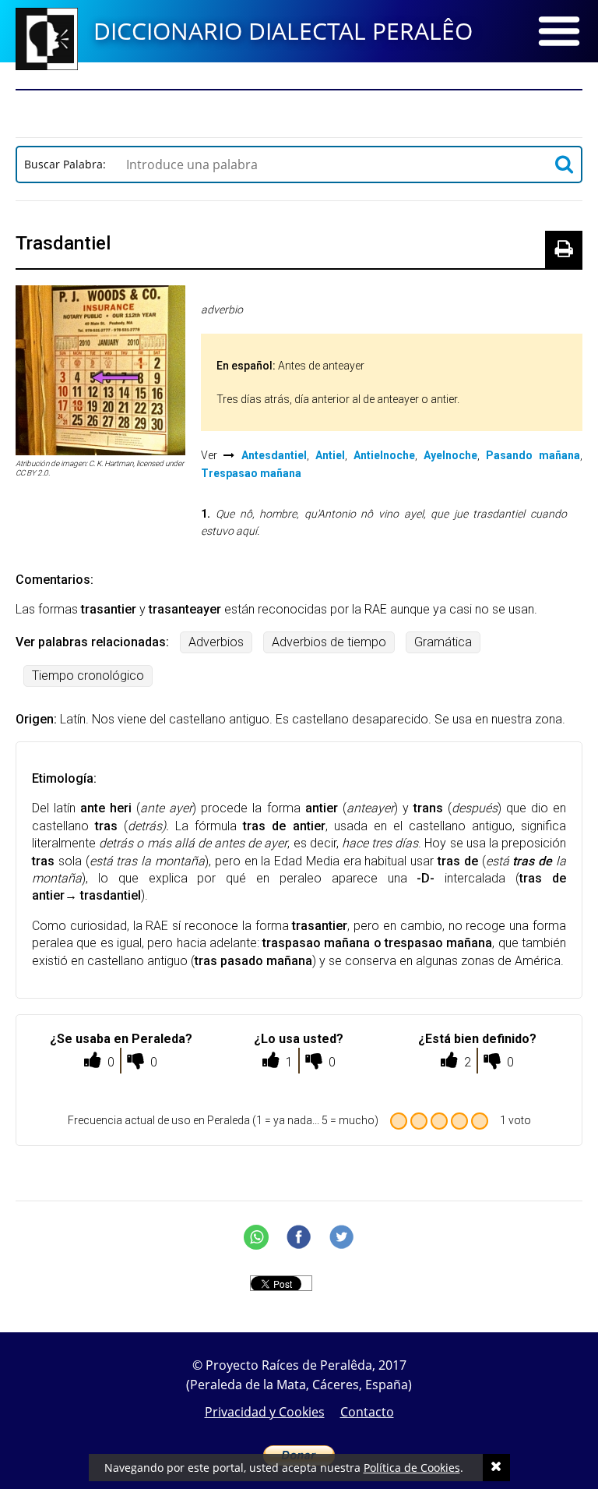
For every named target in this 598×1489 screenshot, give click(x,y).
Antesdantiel (274, 455)
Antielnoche (384, 455)
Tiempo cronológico (88, 675)
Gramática (443, 642)
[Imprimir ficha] (563, 249)
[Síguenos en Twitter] (341, 1237)
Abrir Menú (559, 31)
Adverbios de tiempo (329, 642)
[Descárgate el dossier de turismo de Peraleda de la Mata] (299, 109)
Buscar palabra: (68, 164)
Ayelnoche (450, 455)
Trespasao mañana (251, 473)
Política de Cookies (412, 1467)
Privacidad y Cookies (265, 1411)
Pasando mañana (533, 455)
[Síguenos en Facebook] (299, 1237)
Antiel (330, 455)
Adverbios (216, 642)
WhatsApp (256, 1237)
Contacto (367, 1411)
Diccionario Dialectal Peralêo (283, 31)
